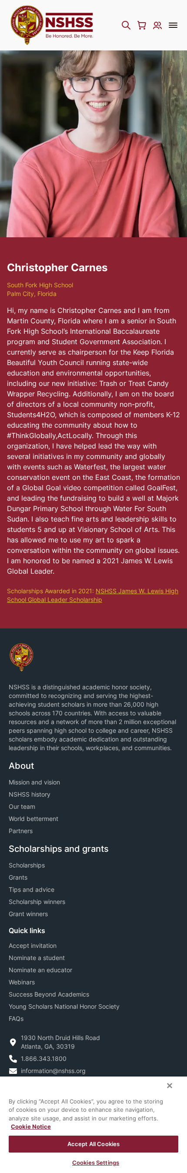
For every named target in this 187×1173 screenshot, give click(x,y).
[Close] (169, 1085)
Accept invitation (33, 945)
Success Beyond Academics (49, 994)
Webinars (22, 982)
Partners (21, 830)
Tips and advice (31, 889)
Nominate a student (37, 957)
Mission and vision (34, 782)
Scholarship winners (37, 901)
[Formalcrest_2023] (21, 656)
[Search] (126, 25)
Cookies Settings (95, 1162)
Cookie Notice (31, 1126)
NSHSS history (29, 794)
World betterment (33, 818)
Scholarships (27, 865)
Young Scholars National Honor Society (64, 1006)
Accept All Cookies (93, 1143)
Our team (22, 806)
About (21, 766)
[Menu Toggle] (173, 25)
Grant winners (28, 913)
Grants (18, 877)
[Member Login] (157, 25)
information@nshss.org (53, 1070)
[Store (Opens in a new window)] (142, 25)
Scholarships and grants (59, 849)
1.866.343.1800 (44, 1058)
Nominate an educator (40, 970)
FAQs (16, 1018)
